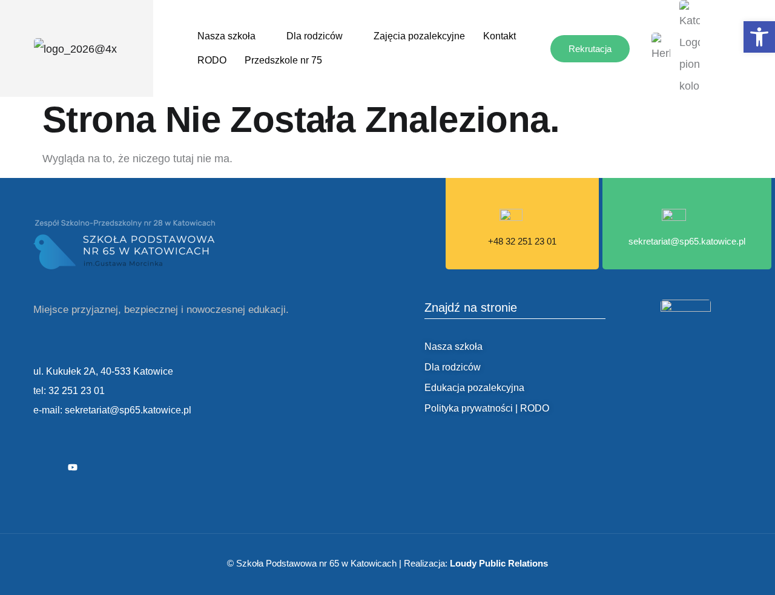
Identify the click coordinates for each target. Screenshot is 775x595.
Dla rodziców (314, 36)
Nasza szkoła (226, 36)
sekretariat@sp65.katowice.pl (686, 241)
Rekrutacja (590, 49)
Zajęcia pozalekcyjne (419, 36)
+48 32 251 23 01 (522, 241)
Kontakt (499, 36)
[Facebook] (45, 467)
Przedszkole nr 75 (283, 60)
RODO (211, 60)
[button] (759, 37)
